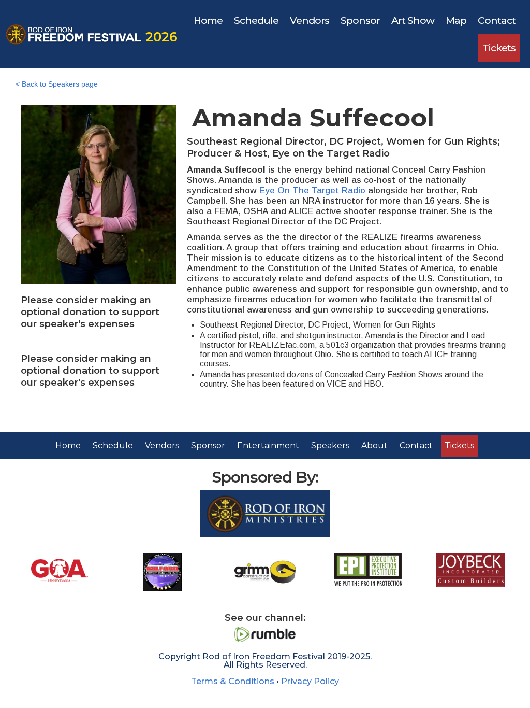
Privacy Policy (310, 681)
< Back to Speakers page (57, 84)
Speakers (330, 445)
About (374, 445)
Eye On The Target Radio (312, 190)
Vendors (309, 20)
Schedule (256, 20)
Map (456, 20)
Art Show (412, 20)
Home (208, 20)
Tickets (499, 48)
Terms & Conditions (232, 681)
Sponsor (360, 20)
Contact (497, 20)
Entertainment (268, 445)
